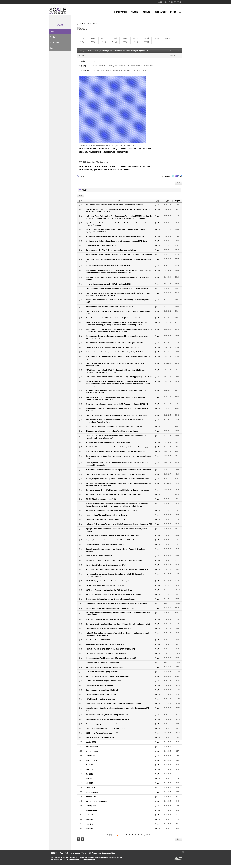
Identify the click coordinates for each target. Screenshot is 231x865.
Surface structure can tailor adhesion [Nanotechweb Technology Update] (113, 704)
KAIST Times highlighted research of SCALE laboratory (107, 728)
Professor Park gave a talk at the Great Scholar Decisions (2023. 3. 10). (113, 347)
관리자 (81, 55)
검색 (78, 839)
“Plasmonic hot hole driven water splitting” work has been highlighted (112, 431)
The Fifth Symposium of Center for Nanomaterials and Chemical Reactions (114, 560)
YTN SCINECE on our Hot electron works (101, 245)
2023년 (103, 38)
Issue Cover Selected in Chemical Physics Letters (105, 644)
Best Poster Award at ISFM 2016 (98, 640)
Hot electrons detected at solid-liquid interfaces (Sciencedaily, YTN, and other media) (118, 624)
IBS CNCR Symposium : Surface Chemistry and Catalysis (108, 581)
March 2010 (90, 765)
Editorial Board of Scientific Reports (99, 685)
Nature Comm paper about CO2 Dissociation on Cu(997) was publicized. (113, 318)
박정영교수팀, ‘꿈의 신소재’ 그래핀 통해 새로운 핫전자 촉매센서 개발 (110, 649)
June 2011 (89, 824)
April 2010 (89, 769)
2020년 (135, 38)
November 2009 (92, 747)
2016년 (82, 42)
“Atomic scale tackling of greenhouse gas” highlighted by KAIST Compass (114, 427)
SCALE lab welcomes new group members (102, 672)
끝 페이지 (147, 835)
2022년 (114, 38)
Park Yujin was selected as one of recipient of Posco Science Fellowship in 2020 (116, 451)
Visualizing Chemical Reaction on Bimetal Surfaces (105, 544)
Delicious (181, 176)
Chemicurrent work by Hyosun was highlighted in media (107, 715)
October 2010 (91, 797)
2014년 (103, 42)
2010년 (146, 42)
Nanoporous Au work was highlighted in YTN (102, 690)
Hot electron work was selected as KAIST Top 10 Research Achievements (114, 594)
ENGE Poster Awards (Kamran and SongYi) (102, 733)
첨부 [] (81, 176)
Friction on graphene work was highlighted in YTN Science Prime (110, 608)
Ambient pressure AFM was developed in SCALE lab (105, 520)
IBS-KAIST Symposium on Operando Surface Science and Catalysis (111, 510)
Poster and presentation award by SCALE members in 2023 (108, 284)
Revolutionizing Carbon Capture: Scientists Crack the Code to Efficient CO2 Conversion (119, 255)
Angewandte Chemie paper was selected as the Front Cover (108, 628)
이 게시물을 (166, 176)
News (52, 32)
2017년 (167, 38)
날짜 (167, 201)
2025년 (82, 38)
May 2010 (89, 774)
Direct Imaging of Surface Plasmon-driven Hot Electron (106, 515)
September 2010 (92, 792)
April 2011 (89, 815)
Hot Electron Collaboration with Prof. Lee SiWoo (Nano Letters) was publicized (115, 343)
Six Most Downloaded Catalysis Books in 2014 (103, 681)
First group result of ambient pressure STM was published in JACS (111, 658)
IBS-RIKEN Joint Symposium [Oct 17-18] (101, 499)
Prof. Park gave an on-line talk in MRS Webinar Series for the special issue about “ (117, 474)
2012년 (125, 42)
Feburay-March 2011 (93, 810)
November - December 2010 (96, 801)
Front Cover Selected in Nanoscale (99, 556)
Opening (53, 48)
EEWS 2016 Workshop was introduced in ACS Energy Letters (109, 590)
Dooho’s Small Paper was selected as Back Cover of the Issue (109, 307)
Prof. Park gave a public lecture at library (101, 738)
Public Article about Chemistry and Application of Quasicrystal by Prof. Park (114, 352)
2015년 (93, 42)
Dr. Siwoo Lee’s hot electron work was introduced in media (108, 442)
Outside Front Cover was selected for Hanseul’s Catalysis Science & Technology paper (119, 447)
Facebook (178, 176)
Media (52, 37)
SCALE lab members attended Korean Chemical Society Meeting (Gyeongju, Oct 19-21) (119, 377)
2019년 (146, 38)
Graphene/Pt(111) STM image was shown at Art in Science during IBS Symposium (117, 51)
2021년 (125, 38)
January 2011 (91, 806)
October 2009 (91, 742)
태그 (82, 839)
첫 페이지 (111, 835)
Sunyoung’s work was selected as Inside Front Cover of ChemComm (112, 540)
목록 (178, 183)
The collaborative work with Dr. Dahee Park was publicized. (108, 266)
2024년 (93, 38)
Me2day (176, 176)
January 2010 (91, 756)
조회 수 (177, 201)
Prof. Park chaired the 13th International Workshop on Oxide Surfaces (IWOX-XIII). (116, 415)
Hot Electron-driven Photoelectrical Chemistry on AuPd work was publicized (114, 205)
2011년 (135, 42)
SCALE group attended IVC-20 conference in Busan (105, 619)
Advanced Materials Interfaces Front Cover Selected (106, 654)
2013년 (114, 42)
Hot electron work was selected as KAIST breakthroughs (107, 676)
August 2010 (90, 788)
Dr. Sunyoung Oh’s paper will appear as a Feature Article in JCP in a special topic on (117, 479)
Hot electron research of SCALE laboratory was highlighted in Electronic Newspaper (117, 490)
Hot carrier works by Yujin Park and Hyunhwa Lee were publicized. (111, 250)
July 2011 (89, 829)
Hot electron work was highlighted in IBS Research (105, 667)
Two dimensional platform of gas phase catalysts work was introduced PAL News (116, 241)
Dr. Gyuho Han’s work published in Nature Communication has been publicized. (115, 236)
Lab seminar (54, 42)
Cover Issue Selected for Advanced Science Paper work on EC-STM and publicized (117, 289)
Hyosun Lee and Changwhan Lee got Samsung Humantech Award (110, 599)
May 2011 (89, 819)
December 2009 (92, 751)
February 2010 (91, 760)
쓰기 (178, 839)
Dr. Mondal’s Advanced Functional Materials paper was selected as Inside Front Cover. (118, 470)
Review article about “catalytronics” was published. (105, 585)
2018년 (157, 38)
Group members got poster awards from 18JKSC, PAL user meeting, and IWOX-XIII (117, 404)
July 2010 (89, 783)
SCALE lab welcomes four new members (101, 699)
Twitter (173, 176)
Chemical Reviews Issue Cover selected (101, 694)
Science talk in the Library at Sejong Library (102, 663)
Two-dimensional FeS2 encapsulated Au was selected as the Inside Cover (113, 495)
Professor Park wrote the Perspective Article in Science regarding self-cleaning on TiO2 (119, 524)
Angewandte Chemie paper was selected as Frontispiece (107, 719)
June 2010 (89, 778)
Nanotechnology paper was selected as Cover (103, 724)
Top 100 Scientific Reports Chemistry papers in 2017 (106, 565)
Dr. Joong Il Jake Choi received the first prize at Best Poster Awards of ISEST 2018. (117, 569)
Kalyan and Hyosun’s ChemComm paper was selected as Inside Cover (112, 535)
